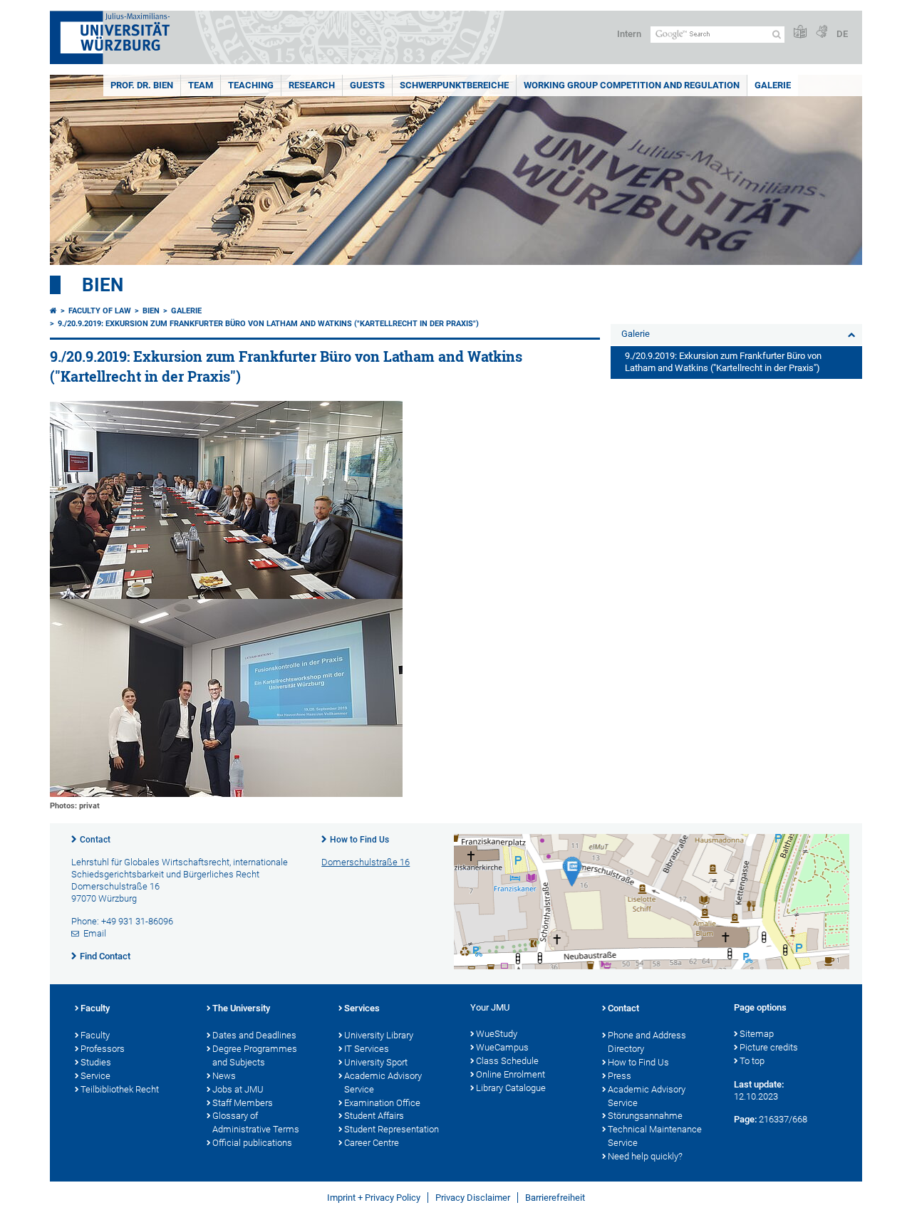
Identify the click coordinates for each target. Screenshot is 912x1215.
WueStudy (496, 1033)
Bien (102, 285)
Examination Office (382, 1102)
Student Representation (391, 1129)
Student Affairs (374, 1115)
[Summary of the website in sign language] (821, 32)
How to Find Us (359, 840)
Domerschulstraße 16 (365, 862)
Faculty (95, 1008)
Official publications (252, 1142)
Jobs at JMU (238, 1089)
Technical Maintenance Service (655, 1136)
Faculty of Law (99, 311)
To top (752, 1060)
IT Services (366, 1048)
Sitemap (757, 1033)
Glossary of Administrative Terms (255, 1122)
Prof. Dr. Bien (141, 85)
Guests (367, 85)
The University (241, 1008)
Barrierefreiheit (555, 1197)
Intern (629, 33)
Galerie (773, 85)
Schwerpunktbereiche (454, 85)
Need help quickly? (645, 1156)
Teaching (251, 85)
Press (619, 1075)
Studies (96, 1062)
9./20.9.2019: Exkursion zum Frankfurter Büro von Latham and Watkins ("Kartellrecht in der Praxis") (268, 323)
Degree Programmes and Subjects (254, 1055)
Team (200, 85)
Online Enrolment (510, 1074)
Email (94, 933)
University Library (378, 1035)
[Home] (53, 311)
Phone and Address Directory (647, 1042)
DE (842, 33)
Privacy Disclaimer (472, 1197)
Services (362, 1008)
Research (312, 85)
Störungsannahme (645, 1115)
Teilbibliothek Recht (120, 1089)
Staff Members (242, 1102)
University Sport (376, 1062)
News (224, 1075)
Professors (103, 1048)
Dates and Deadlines (254, 1035)
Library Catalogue (511, 1088)
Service (95, 1075)
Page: (745, 1119)
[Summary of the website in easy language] (800, 32)
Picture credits (769, 1047)
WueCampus (502, 1047)
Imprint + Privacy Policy (373, 1197)
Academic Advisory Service (383, 1082)
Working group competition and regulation (632, 85)
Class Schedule (507, 1060)
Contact (95, 840)
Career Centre (371, 1142)
